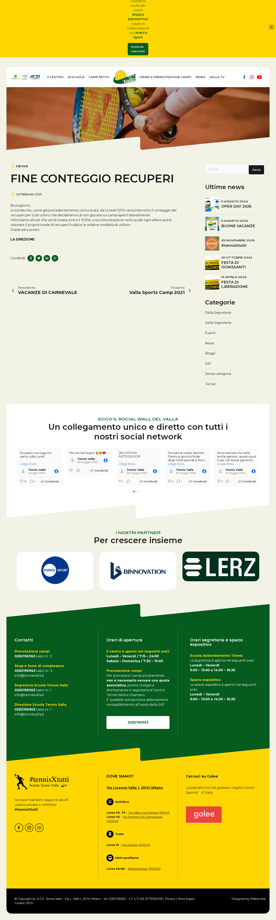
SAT (208, 364)
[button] (17, 467)
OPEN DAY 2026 (236, 206)
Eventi (210, 333)
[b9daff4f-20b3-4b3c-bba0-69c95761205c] (204, 814)
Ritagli (210, 353)
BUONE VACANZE (238, 226)
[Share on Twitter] (39, 258)
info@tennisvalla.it (29, 675)
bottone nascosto (138, 49)
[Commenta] (77, 471)
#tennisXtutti (233, 245)
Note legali (185, 899)
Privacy (170, 899)
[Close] (271, 26)
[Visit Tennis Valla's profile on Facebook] (23, 471)
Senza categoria (218, 374)
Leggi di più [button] (28, 464)
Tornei (210, 384)
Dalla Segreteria (218, 313)
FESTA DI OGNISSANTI (233, 265)
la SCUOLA (76, 77)
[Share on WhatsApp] (55, 258)
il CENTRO (55, 77)
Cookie (19, 903)
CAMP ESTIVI (98, 77)
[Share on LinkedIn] (47, 258)
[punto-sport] (55, 571)
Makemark (257, 899)
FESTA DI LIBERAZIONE (234, 284)
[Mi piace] (71, 471)
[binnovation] (138, 571)
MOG (30, 903)
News (22, 166)
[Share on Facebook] (30, 258)
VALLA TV (217, 77)
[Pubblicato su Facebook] (56, 471)
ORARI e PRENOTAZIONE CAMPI (165, 77)
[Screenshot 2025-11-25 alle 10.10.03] (220, 566)
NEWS (200, 77)
